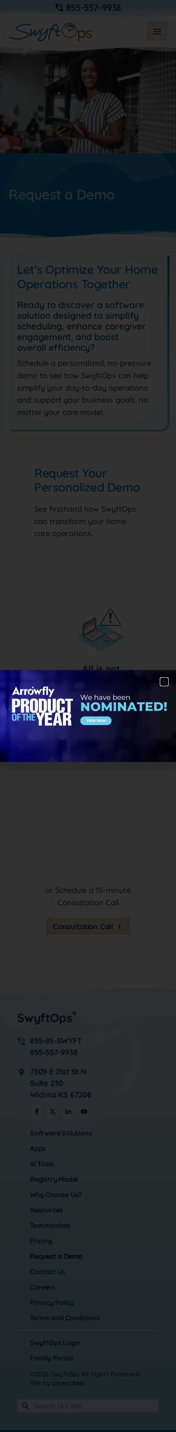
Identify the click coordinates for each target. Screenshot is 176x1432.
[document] (88, 716)
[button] (164, 682)
